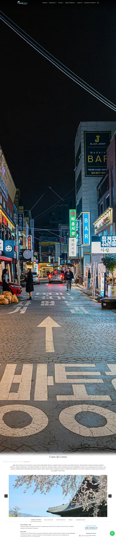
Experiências (52, 2)
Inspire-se (79, 2)
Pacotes (60, 2)
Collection (44, 2)
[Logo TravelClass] (22, 2)
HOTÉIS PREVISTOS (60, 519)
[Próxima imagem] (110, 496)
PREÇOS (71, 519)
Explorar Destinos (69, 2)
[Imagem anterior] (6, 496)
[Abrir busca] (98, 2)
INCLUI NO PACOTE (48, 519)
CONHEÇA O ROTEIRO (36, 519)
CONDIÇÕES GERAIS (80, 519)
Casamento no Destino (90, 2)
